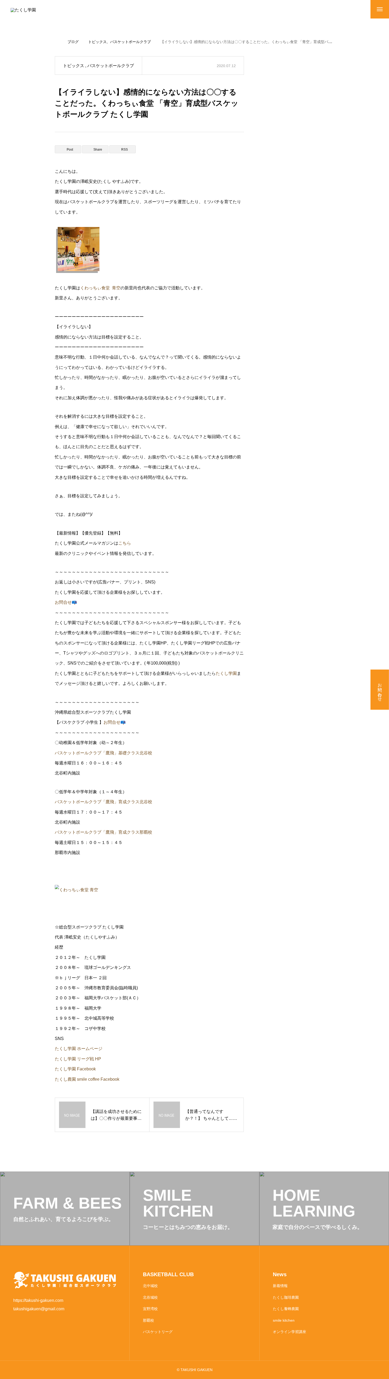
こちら (124, 543)
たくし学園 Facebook (75, 1069)
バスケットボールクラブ (110, 65)
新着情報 (280, 1286)
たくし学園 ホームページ (78, 1048)
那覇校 (148, 1320)
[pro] (149, 250)
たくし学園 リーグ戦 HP (78, 1059)
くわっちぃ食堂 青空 (100, 288)
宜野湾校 (150, 1309)
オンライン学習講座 (289, 1332)
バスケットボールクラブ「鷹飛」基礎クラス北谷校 (103, 753)
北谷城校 (150, 1297)
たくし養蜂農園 (286, 1309)
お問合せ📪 (66, 602)
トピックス (73, 65)
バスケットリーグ (158, 1332)
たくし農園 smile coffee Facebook (87, 1079)
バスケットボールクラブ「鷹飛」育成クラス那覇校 (103, 832)
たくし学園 (226, 673)
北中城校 (150, 1286)
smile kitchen (284, 1320)
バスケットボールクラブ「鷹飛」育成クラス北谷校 (103, 802)
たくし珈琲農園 (286, 1297)
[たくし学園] (43, 13)
